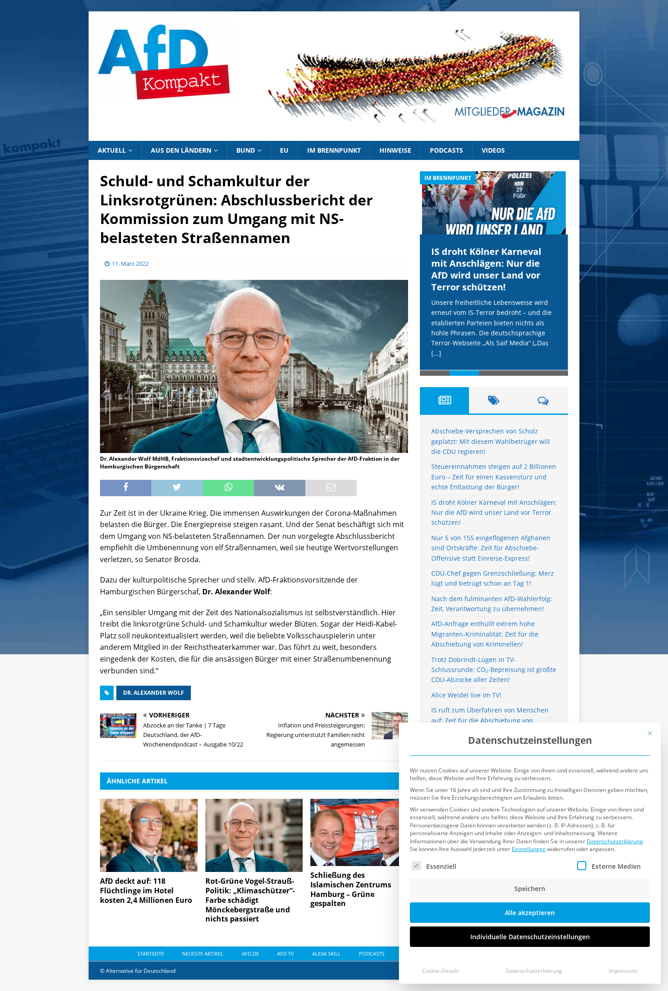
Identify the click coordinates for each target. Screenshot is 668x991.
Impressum (623, 971)
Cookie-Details (440, 971)
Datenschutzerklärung (615, 841)
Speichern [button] (529, 888)
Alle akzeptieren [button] (530, 912)
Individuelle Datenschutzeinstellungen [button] (530, 936)
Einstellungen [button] (529, 849)
